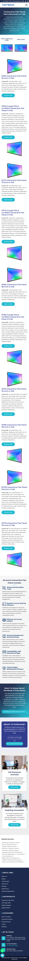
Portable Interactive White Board (11, 860)
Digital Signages (6, 905)
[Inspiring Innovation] (14, 801)
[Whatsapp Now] (2, 951)
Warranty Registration (8, 891)
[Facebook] (23, 1)
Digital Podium (6, 907)
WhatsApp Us (18, 1)
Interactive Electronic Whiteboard (12, 852)
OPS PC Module (6, 917)
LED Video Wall (6, 903)
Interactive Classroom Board (10, 850)
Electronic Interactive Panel (10, 848)
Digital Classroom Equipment (10, 858)
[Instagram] (28, 1)
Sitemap (4, 886)
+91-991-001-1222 (12, 946)
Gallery (4, 879)
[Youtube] (25, 1)
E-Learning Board (7, 856)
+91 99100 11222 (7, 1)
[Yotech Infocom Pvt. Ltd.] (8, 4)
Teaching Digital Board (8, 854)
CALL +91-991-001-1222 (13, 743)
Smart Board (20, 854)
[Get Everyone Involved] (14, 763)
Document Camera (7, 919)
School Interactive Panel (9, 844)
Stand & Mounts (6, 921)
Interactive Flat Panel (8, 900)
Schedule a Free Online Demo (14, 711)
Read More (14, 787)
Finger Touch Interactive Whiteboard (12, 862)
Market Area (5, 889)
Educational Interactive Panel (10, 842)
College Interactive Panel (9, 846)
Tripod (3, 924)
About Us (4, 876)
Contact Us (5, 884)
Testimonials (5, 881)
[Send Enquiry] (2, 955)
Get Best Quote (13, 737)
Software (4, 926)
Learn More (8, 95)
